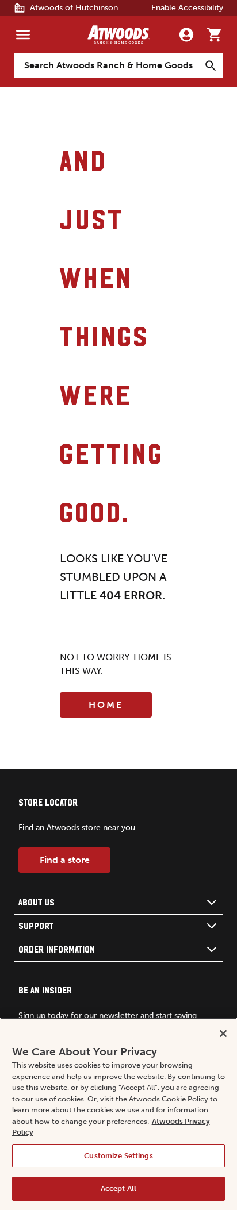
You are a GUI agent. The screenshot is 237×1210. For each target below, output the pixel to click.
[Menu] (23, 34)
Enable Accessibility (187, 8)
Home (106, 704)
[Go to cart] (214, 34)
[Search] (210, 65)
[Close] (223, 1033)
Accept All (118, 1188)
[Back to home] (118, 34)
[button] (118, 903)
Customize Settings (118, 1155)
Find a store (65, 859)
